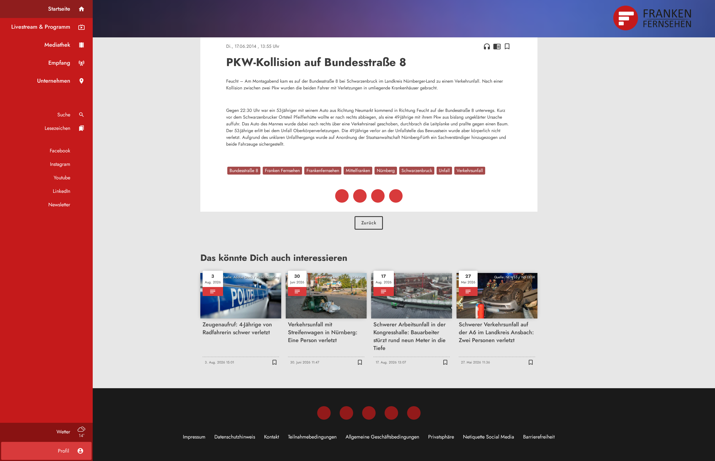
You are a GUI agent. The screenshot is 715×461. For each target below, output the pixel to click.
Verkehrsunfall (470, 170)
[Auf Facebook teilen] (342, 196)
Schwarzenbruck (416, 170)
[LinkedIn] (391, 413)
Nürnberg (386, 170)
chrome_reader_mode (497, 46)
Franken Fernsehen (282, 170)
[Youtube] (369, 413)
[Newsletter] (414, 413)
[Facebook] (324, 413)
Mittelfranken (358, 170)
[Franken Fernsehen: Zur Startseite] (653, 18)
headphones (487, 46)
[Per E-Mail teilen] (396, 196)
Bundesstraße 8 (244, 170)
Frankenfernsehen (323, 170)
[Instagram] (346, 413)
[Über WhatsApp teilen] (378, 196)
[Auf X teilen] (360, 196)
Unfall (444, 170)
